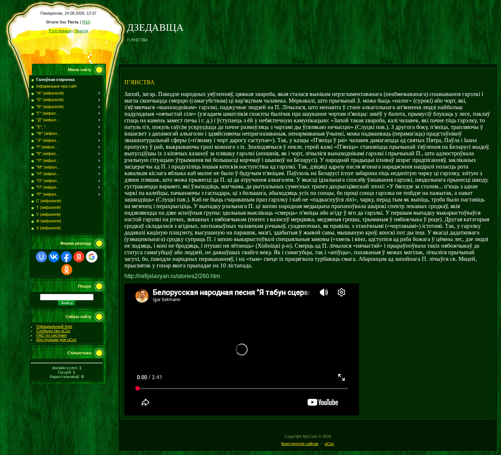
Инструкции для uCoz (56, 339)
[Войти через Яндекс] (78, 256)
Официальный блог (54, 326)
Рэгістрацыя (60, 31)
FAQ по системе (51, 335)
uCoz (329, 443)
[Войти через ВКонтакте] (53, 256)
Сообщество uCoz (53, 331)
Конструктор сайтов (299, 443)
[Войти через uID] (41, 256)
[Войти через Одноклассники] (66, 269)
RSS (86, 22)
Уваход (81, 31)
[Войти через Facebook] (66, 256)
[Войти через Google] (92, 257)
